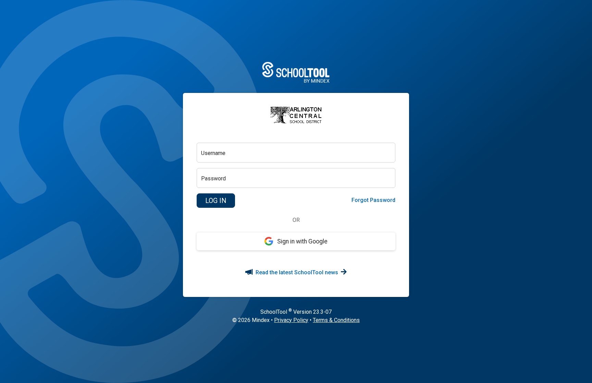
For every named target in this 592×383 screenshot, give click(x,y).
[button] (216, 200)
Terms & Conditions (336, 320)
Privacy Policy (291, 320)
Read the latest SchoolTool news (297, 272)
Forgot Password (373, 200)
